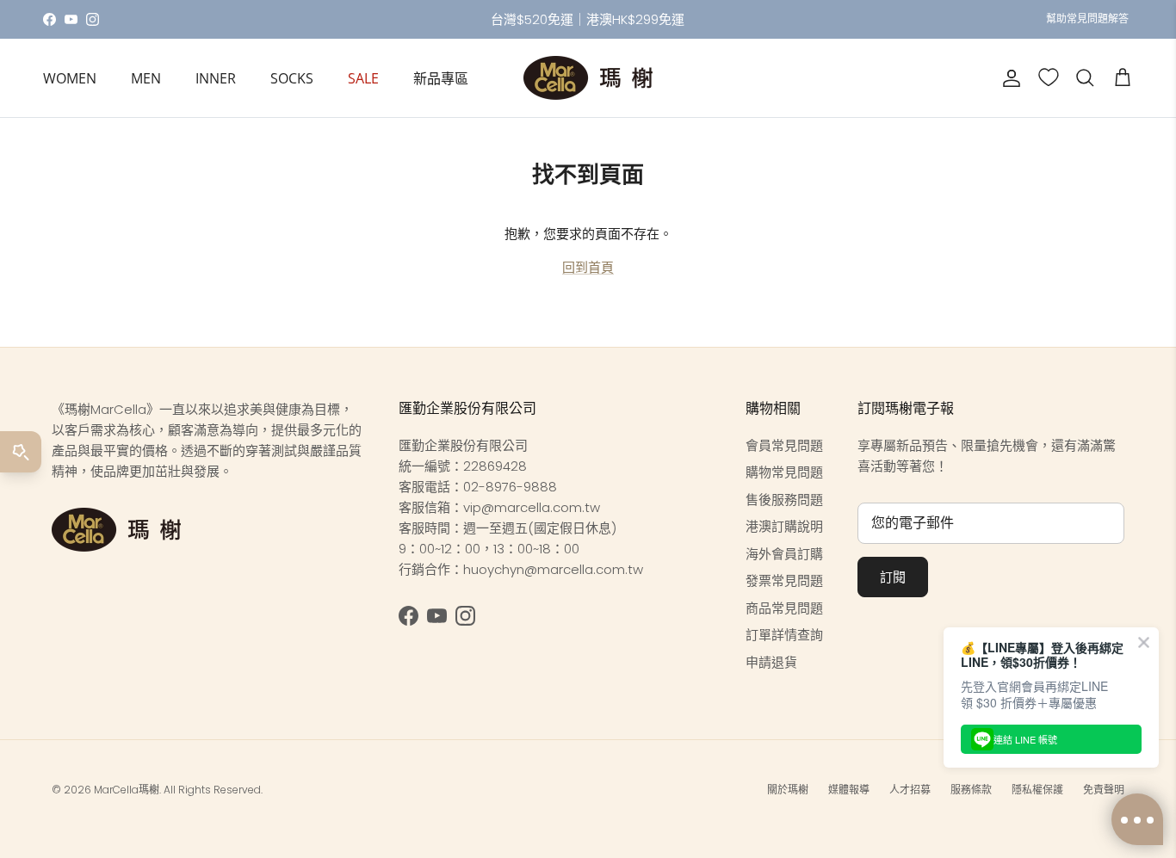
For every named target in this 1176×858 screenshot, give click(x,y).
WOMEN (69, 78)
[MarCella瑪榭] (588, 78)
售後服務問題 (784, 500)
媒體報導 (849, 789)
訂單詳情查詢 (784, 635)
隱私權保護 (1037, 789)
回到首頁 (588, 267)
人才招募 (910, 789)
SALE (363, 78)
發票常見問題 (784, 580)
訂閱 (893, 577)
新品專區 (440, 78)
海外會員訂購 (784, 554)
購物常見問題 (784, 472)
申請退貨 (771, 662)
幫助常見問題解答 (1087, 18)
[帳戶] (1008, 78)
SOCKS (291, 78)
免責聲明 (1103, 789)
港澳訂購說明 (784, 526)
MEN (146, 78)
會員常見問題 (784, 445)
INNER (215, 78)
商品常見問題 (784, 608)
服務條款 (971, 789)
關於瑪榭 (787, 789)
